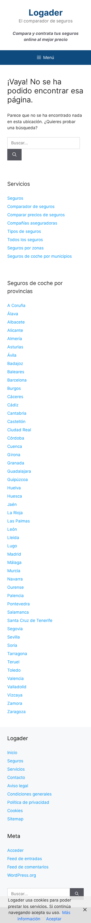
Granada (15, 463)
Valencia (15, 678)
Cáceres (15, 396)
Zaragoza (16, 711)
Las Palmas (18, 521)
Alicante (15, 330)
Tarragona (17, 653)
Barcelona (17, 380)
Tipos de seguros (24, 231)
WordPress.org (21, 875)
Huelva (14, 487)
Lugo (12, 545)
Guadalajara (19, 471)
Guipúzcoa (17, 479)
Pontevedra (18, 603)
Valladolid (16, 686)
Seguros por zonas (25, 247)
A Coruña (16, 305)
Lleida (13, 537)
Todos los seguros (25, 239)
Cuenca (14, 446)
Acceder (15, 850)
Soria (12, 645)
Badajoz (15, 363)
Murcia (13, 570)
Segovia (15, 628)
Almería (14, 338)
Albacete (16, 322)
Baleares (15, 371)
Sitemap (15, 818)
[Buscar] (14, 155)
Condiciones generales (29, 794)
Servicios (16, 769)
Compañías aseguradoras (32, 223)
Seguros (15, 198)
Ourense (15, 587)
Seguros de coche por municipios (39, 256)
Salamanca (18, 612)
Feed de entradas (24, 858)
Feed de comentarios (28, 866)
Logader (46, 12)
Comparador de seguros (31, 206)
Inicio (12, 752)
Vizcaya (15, 695)
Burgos (14, 388)
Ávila (12, 355)
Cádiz (12, 405)
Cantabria (16, 413)
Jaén (12, 504)
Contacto (16, 777)
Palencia (15, 595)
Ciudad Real (19, 429)
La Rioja (15, 512)
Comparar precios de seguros (36, 214)
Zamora (14, 703)
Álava (12, 313)
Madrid (14, 554)
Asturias (15, 346)
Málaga (14, 562)
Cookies (15, 810)
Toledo (14, 670)
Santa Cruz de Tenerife (29, 620)
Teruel (13, 661)
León (12, 529)
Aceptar (53, 918)
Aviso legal (17, 785)
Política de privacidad (28, 802)
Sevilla (13, 637)
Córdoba (15, 438)
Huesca (14, 496)
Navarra (15, 579)
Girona (13, 454)
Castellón (16, 421)
